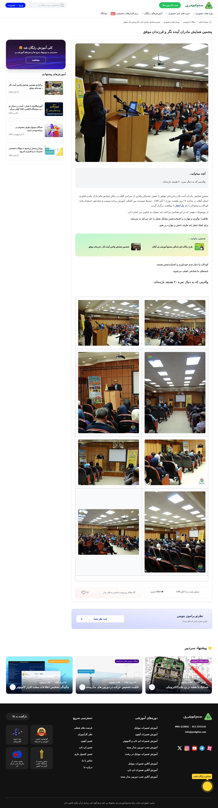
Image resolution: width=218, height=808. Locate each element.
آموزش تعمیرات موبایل (146, 728)
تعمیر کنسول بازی (83, 754)
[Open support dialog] (207, 786)
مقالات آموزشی (189, 22)
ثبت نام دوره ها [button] (170, 5)
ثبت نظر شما (100, 619)
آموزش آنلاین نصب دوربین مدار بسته (139, 776)
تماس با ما (87, 760)
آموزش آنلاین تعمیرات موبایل (143, 763)
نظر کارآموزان (85, 734)
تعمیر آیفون (86, 741)
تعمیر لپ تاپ (85, 747)
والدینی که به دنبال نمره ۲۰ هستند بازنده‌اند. (183, 182)
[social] (209, 748)
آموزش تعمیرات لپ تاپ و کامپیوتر (140, 741)
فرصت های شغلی (83, 728)
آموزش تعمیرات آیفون (146, 734)
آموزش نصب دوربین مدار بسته (142, 747)
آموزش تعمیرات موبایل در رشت (141, 754)
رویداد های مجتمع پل (172, 22)
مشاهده (36, 60)
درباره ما (88, 767)
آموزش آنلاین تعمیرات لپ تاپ (142, 770)
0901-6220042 (182, 726)
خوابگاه (104, 13)
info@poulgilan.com (195, 732)
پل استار (179, 205)
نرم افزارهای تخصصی (124, 13)
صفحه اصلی (203, 22)
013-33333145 (199, 726)
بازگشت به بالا (19, 716)
